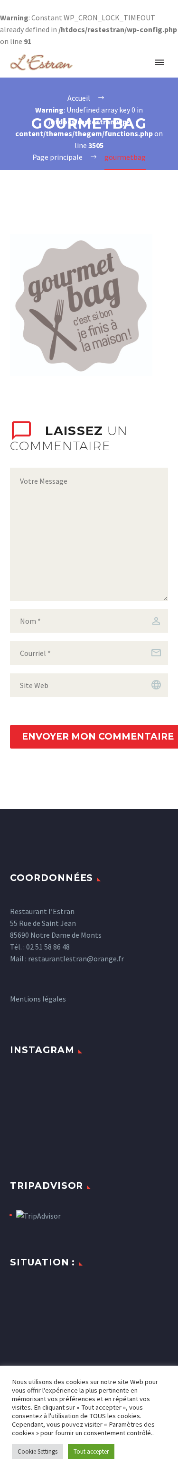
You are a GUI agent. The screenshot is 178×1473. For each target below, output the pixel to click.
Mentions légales (38, 998)
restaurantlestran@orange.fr (76, 958)
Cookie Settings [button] (37, 1451)
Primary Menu (159, 62)
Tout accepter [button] (91, 1451)
